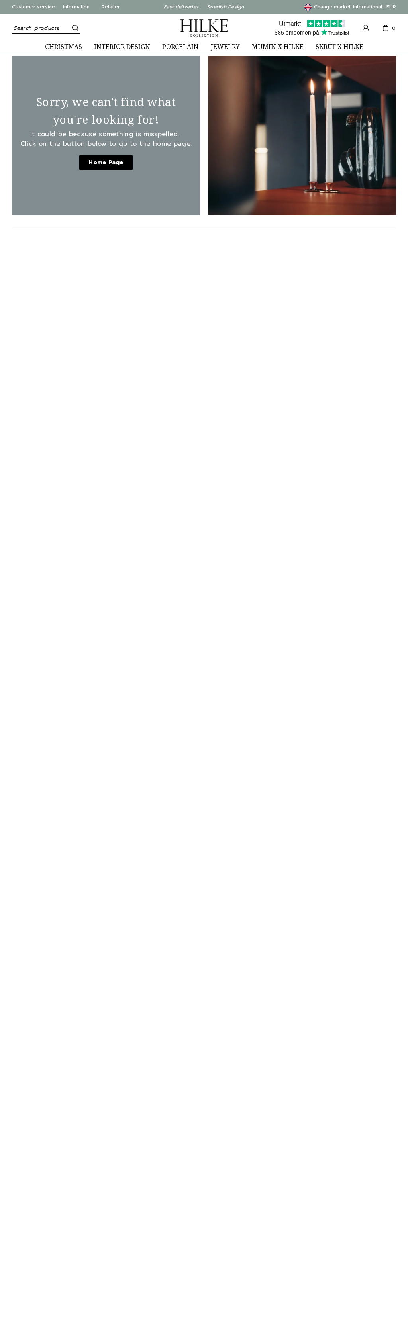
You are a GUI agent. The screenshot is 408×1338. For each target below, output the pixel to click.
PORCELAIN (180, 47)
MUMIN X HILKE (278, 47)
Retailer (111, 6)
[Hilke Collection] (204, 28)
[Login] (366, 28)
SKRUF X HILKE (339, 47)
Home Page (106, 162)
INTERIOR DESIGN (122, 47)
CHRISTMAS (63, 47)
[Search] (74, 28)
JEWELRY (225, 47)
